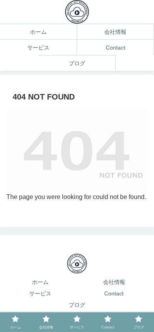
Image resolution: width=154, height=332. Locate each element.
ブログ (77, 305)
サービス (40, 293)
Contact (114, 293)
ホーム (40, 282)
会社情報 (114, 282)
